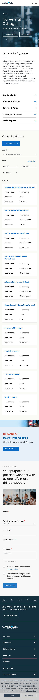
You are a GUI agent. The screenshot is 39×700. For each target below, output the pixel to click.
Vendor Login (25, 34)
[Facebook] (27, 600)
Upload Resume (9, 143)
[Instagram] (12, 600)
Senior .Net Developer (13, 328)
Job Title (6, 530)
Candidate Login (10, 34)
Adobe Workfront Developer (16, 233)
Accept (12, 695)
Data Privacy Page (31, 691)
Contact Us (8, 668)
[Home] (7, 3)
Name (5, 512)
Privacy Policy (12, 569)
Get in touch (10, 585)
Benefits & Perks (10, 108)
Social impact (9, 121)
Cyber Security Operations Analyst (19, 305)
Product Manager (12, 374)
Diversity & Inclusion (12, 114)
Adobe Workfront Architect (16, 210)
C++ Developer (10, 397)
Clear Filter (32, 161)
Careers (5, 14)
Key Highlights (9, 95)
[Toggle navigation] (36, 3)
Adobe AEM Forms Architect (16, 282)
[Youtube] (35, 600)
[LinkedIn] (4, 600)
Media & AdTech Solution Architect (19, 187)
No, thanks (29, 695)
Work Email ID (8, 539)
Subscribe (9, 615)
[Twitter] (19, 600)
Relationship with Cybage (13, 521)
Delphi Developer (11, 351)
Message (6, 549)
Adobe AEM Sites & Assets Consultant (15, 257)
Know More (9, 449)
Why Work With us (11, 101)
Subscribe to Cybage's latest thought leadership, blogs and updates (19, 576)
